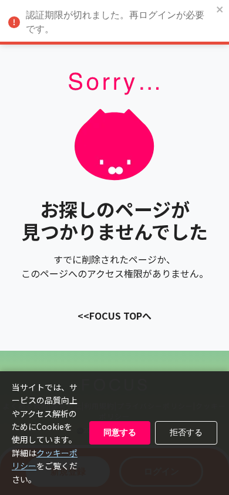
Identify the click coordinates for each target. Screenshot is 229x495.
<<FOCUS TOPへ (114, 315)
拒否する (186, 432)
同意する (119, 432)
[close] (220, 10)
